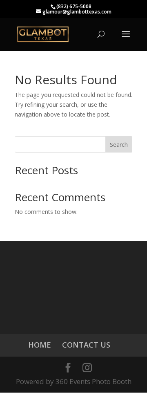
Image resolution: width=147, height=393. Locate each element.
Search (119, 144)
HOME (39, 345)
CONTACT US (86, 345)
